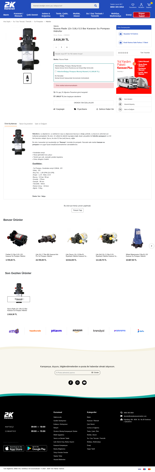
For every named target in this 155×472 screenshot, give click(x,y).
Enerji (89, 445)
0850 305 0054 (128, 413)
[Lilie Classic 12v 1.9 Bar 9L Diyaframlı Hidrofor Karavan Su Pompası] (77, 238)
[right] (152, 245)
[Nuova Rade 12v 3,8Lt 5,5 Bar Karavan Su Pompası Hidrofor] (18, 293)
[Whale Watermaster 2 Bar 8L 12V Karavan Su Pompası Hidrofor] (137, 238)
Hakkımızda (58, 417)
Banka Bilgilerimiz (59, 449)
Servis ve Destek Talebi (61, 438)
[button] (148, 5)
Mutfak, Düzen (92, 435)
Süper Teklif (91, 449)
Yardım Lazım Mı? (116, 4)
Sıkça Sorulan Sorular (61, 452)
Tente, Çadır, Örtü (93, 431)
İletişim (56, 428)
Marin (89, 417)
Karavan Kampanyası (61, 445)
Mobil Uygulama (59, 435)
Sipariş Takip (58, 456)
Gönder (96, 372)
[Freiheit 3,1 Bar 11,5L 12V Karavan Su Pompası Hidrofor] (17, 238)
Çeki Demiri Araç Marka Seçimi (64, 442)
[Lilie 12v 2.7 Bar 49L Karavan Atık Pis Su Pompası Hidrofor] (47, 238)
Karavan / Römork (93, 421)
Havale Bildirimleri (59, 459)
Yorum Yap (77, 210)
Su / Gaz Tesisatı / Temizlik (96, 438)
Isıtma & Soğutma (93, 428)
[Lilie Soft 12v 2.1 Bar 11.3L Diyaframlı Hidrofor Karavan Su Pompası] (107, 238)
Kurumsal (58, 412)
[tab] (11, 123)
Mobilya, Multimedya (94, 442)
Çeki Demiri (91, 424)
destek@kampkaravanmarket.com (135, 416)
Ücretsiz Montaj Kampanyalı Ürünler (65, 431)
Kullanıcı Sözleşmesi (61, 424)
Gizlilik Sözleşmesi (60, 421)
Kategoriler (92, 412)
